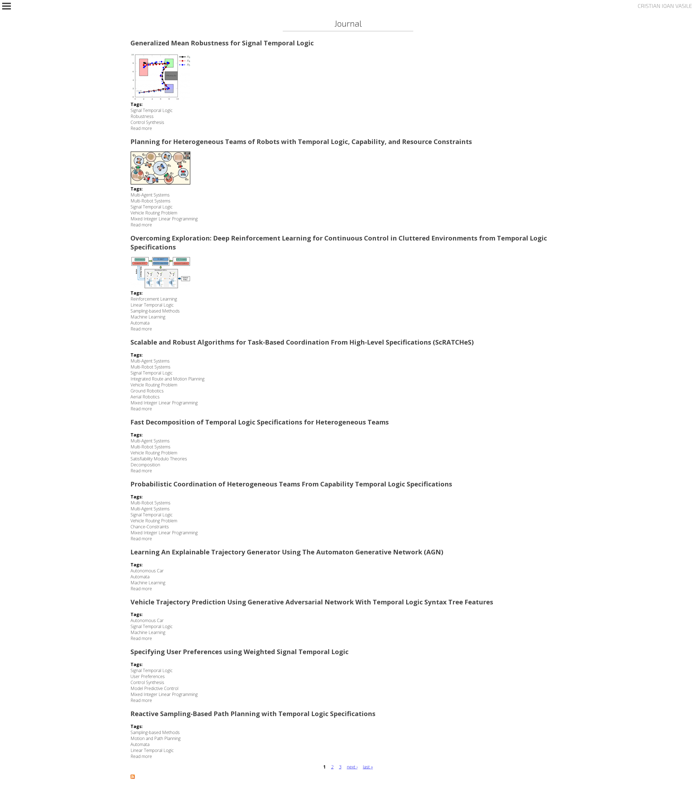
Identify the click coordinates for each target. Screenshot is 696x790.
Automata (140, 323)
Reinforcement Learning (153, 299)
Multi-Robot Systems (150, 201)
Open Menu (6, 6)
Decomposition (145, 465)
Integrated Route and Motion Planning (167, 379)
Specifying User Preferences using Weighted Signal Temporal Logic (239, 651)
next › (352, 767)
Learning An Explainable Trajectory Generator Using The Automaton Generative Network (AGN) (286, 551)
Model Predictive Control (154, 688)
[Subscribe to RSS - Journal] (132, 777)
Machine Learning (147, 317)
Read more (141, 128)
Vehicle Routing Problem (153, 213)
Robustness (142, 116)
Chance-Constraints (149, 527)
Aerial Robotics (145, 397)
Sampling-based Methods (155, 311)
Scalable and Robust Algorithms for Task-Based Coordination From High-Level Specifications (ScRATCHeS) (302, 342)
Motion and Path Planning (155, 738)
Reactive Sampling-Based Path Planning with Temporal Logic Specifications (252, 713)
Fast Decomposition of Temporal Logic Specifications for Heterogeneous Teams (259, 421)
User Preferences (147, 676)
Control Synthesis (147, 122)
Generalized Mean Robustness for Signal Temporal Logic (222, 42)
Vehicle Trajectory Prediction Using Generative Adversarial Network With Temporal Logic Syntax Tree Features (311, 601)
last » (368, 767)
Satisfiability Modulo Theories (158, 459)
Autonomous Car (147, 571)
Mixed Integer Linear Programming (164, 219)
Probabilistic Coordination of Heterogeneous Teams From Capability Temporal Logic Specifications (291, 483)
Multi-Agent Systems (150, 195)
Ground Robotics (147, 391)
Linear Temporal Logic (152, 305)
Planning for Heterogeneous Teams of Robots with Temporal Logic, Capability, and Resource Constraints (301, 141)
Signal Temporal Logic (151, 110)
